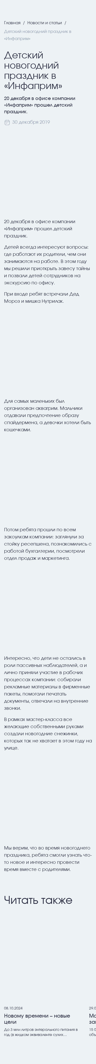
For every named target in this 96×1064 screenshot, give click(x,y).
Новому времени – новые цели (37, 1019)
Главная (12, 23)
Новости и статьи (44, 23)
